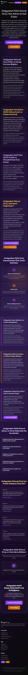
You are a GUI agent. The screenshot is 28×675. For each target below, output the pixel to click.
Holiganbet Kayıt (4, 634)
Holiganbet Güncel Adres (11, 243)
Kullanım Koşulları (4, 647)
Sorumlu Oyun (4, 649)
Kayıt (8, 661)
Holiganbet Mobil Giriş (10, 417)
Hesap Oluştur (14, 46)
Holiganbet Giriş (4, 632)
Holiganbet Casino (5, 638)
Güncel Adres (17, 2)
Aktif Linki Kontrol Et (10, 247)
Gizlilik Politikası (4, 646)
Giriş (3, 661)
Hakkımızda (3, 644)
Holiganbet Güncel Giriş (14, 42)
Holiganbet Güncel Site (14, 602)
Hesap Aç (24, 2)
